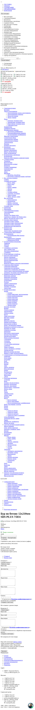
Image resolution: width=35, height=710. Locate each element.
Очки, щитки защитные (11, 427)
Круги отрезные (12, 400)
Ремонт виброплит (12, 488)
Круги (6, 398)
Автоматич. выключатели (14, 451)
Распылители (11, 201)
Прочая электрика (12, 457)
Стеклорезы (7, 339)
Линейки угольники (10, 286)
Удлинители (11, 460)
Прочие (6, 431)
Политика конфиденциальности (13, 660)
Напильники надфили (10, 324)
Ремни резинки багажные (11, 338)
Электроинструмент (10, 108)
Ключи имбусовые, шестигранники (17, 294)
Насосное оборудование (11, 255)
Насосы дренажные (9, 257)
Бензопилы (7, 147)
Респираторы (8, 432)
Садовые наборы (12, 192)
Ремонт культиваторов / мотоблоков (17, 489)
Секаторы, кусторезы (13, 193)
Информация (4, 652)
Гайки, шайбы (11, 438)
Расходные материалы (10, 378)
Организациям (8, 659)
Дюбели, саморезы (12, 441)
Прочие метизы (11, 445)
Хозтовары (7, 434)
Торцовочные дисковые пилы (16, 122)
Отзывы (7, 556)
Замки (6, 466)
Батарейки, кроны (12, 452)
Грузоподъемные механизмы (12, 241)
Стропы (6, 246)
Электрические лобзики (11, 139)
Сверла (6, 409)
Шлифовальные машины (11, 130)
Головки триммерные (10, 167)
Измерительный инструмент (12, 274)
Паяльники (7, 331)
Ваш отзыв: (4, 586)
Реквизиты (7, 665)
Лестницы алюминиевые (11, 251)
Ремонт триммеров (12, 491)
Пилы (5, 119)
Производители (8, 502)
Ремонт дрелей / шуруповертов (16, 495)
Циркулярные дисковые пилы (16, 124)
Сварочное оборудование (11, 265)
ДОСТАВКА (8, 4)
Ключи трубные (12, 302)
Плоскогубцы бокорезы (11, 334)
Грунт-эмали (7, 358)
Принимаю (4, 651)
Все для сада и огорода (10, 178)
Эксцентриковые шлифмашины (16, 134)
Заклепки (10, 443)
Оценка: (3, 595)
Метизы (6, 435)
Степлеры (7, 341)
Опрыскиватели (12, 200)
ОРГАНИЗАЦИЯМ (9, 9)
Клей (5, 361)
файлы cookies (17, 642)
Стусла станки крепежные (11, 344)
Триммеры (7, 161)
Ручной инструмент (10, 289)
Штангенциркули (9, 285)
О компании (7, 657)
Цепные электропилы (10, 150)
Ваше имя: (4, 565)
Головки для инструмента (11, 383)
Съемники (7, 345)
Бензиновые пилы (9, 148)
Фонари (9, 462)
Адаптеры (7, 379)
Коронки (6, 396)
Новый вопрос (5, 610)
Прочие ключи (11, 305)
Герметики (7, 356)
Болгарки (7, 110)
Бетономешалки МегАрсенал (15, 235)
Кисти (6, 314)
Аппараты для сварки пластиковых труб (16, 272)
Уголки (9, 446)
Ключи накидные (12, 297)
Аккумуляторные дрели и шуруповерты (19, 113)
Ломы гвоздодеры (9, 316)
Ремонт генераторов (13, 486)
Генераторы (7, 207)
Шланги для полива (13, 204)
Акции (6, 500)
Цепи (5, 463)
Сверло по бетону (12, 410)
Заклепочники (8, 311)
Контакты (7, 663)
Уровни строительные (10, 283)
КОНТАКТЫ (8, 10)
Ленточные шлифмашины (15, 131)
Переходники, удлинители (11, 387)
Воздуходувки (8, 162)
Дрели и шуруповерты (10, 111)
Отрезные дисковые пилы (15, 120)
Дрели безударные (12, 116)
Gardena (6, 179)
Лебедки (6, 244)
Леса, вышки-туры (9, 249)
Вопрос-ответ (8, 558)
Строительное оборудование (12, 232)
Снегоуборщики (9, 212)
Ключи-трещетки (12, 303)
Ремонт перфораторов (13, 497)
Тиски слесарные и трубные (12, 348)
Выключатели (11, 454)
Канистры (7, 465)
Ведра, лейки (11, 182)
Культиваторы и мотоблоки (12, 155)
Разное (6, 370)
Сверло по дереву (12, 412)
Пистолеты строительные (11, 333)
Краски (6, 364)
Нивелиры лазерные (10, 276)
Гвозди (9, 440)
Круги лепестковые (13, 401)
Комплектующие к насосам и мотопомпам (16, 263)
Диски (6, 392)
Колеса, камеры (11, 187)
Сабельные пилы (12, 125)
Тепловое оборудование (11, 220)
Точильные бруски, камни (11, 418)
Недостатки (4, 578)
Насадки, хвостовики (10, 386)
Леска (5, 172)
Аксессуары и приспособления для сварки (16, 271)
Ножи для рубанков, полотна (12, 404)
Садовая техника (9, 159)
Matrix (2, 529)
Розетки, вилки (11, 459)
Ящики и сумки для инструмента (13, 353)
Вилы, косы (10, 184)
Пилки (6, 406)
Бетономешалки (8, 234)
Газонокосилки (8, 168)
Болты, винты (11, 437)
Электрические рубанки (11, 141)
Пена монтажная (9, 369)
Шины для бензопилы (10, 151)
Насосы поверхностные (11, 260)
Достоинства (4, 569)
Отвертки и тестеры (10, 330)
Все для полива (8, 198)
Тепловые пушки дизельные (12, 224)
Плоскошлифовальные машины (16, 133)
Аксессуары (7, 288)
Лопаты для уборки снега (11, 215)
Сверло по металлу (13, 414)
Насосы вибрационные (11, 258)
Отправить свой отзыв (7, 602)
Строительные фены (10, 137)
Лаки (5, 365)
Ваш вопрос (4, 618)
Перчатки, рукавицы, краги (12, 429)
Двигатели (7, 170)
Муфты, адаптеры (12, 203)
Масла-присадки (9, 476)
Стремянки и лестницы (11, 248)
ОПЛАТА (7, 6)
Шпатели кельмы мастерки (12, 352)
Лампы (9, 455)
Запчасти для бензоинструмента (13, 474)
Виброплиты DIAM (13, 240)
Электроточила (8, 142)
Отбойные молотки (9, 128)
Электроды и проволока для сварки (14, 269)
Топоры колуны (8, 350)
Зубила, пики (8, 395)
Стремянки (7, 252)
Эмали (6, 376)
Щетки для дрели (9, 423)
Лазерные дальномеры (10, 279)
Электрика (7, 449)
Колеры (6, 362)
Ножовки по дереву (9, 328)
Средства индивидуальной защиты (14, 424)
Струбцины (7, 342)
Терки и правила (9, 347)
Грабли (9, 186)
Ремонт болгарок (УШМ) (14, 485)
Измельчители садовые (10, 164)
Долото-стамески (9, 310)
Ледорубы (7, 213)
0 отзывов (4, 539)
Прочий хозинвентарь (10, 469)
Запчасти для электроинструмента (14, 472)
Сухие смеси (7, 373)
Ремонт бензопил (12, 483)
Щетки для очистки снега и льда (13, 218)
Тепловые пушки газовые (11, 221)
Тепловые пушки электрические (13, 223)
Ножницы (7, 165)
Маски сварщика (9, 426)
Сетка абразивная (9, 417)
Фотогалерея (7, 505)
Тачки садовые (11, 195)
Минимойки (7, 209)
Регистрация (7, 65)
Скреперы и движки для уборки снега (15, 217)
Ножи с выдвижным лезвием (12, 325)
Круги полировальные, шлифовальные (18, 403)
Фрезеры (6, 144)
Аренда (6, 503)
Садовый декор (8, 206)
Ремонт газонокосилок (14, 492)
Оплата (6, 655)
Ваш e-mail (4, 615)
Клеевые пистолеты (10, 145)
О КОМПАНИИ (9, 7)
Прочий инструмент (10, 336)
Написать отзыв (5, 564)
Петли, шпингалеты (10, 468)
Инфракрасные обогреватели (12, 226)
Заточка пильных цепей (14, 498)
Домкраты (7, 243)
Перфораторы (8, 127)
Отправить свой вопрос (7, 633)
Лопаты (9, 189)
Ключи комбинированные (15, 296)
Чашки (6, 420)
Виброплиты (8, 237)
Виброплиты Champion (14, 238)
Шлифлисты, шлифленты (11, 421)
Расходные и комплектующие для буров (19, 176)
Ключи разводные (12, 299)
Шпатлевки (7, 375)
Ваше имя (3, 611)
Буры (5, 390)
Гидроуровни (8, 280)
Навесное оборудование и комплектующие (16, 158)
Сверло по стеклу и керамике (16, 415)
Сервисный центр (9, 481)
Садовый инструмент (10, 181)
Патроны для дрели (9, 307)
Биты (5, 381)
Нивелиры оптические (10, 277)
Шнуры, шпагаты (9, 471)
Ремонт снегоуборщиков (14, 494)
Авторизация (8, 63)
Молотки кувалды (9, 320)
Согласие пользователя (10, 662)
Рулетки (6, 282)
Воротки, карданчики (10, 384)
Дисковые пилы (8, 393)
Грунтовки (7, 359)
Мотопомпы (7, 262)
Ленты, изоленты (9, 367)
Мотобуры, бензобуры (13, 175)
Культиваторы (8, 156)
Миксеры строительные (11, 136)
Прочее (9, 190)
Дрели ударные (11, 117)
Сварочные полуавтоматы (11, 268)
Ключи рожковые (12, 300)
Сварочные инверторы (10, 266)
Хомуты (9, 448)
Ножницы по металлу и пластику (14, 327)
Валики (6, 308)
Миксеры (7, 319)
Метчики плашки (9, 317)
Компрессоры (8, 227)
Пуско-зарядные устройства (12, 254)
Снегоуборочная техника (11, 210)
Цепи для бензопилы (10, 153)
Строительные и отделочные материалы (15, 355)
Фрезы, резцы (8, 389)
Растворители (8, 372)
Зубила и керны (8, 313)
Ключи (6, 291)
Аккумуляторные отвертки (15, 114)
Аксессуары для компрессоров (13, 231)
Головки (9, 293)
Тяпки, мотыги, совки (13, 196)
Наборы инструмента (10, 322)
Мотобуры (7, 173)
